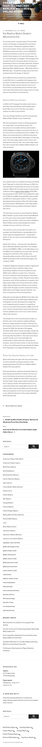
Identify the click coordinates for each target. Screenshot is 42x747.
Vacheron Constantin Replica (13, 539)
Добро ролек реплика (10, 566)
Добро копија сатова (9, 551)
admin (22, 30)
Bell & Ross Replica (9, 467)
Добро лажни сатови (10, 559)
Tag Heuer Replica (9, 531)
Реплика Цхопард (9, 598)
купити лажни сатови (10, 570)
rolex (4, 523)
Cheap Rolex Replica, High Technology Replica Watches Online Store (19, 7)
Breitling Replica (8, 471)
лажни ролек (7, 574)
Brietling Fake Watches (11, 475)
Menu (22, 23)
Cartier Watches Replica (11, 479)
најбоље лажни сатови (10, 578)
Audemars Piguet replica (11, 463)
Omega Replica (8, 503)
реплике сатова (8, 602)
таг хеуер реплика (9, 606)
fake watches (7, 483)
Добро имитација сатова (11, 547)
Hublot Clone (7, 491)
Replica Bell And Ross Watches (13, 515)
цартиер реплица (8, 610)
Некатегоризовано (9, 582)
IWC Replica (7, 499)
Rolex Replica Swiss (14, 406)
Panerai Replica (8, 507)
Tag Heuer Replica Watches (12, 535)
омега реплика (8, 586)
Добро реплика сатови (10, 562)
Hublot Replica (8, 495)
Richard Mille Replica (10, 519)
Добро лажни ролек (9, 555)
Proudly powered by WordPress (13, 742)
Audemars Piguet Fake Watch (13, 459)
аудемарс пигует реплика (11, 543)
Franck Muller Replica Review (13, 487)
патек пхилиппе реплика (11, 590)
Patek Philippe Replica (10, 511)
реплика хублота (8, 594)
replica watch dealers (22, 191)
